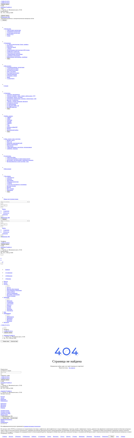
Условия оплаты (5, 410)
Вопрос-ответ (4, 414)
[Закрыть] (2, 263)
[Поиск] (2, 254)
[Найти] (6, 205)
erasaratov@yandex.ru (6, 7)
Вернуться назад (63, 368)
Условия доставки (5, 412)
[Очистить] (29, 202)
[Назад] (8, 286)
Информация (4, 400)
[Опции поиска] (2, 203)
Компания (3, 399)
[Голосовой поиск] (2, 205)
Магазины (3, 405)
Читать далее (87, 430)
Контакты (3, 406)
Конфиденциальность (6, 419)
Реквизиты (3, 403)
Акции (2, 398)
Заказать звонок (5, 4)
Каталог (3, 396)
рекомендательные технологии (32, 426)
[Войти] (1, 256)
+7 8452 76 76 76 (5, 1)
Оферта (3, 421)
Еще (8, 58)
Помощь (3, 407)
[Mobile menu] (2, 235)
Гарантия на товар (5, 413)
